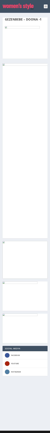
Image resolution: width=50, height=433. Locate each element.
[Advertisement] (25, 404)
